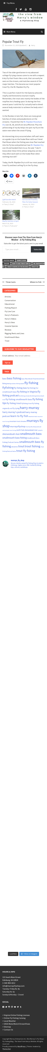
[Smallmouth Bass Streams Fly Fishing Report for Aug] (23, 866)
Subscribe (38, 249)
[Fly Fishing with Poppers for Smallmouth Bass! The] (23, 603)
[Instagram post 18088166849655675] (23, 483)
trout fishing (32, 446)
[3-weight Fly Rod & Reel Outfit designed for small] (23, 579)
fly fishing (31, 383)
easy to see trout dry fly (21, 263)
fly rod (10, 408)
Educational (10, 304)
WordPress (21, 1046)
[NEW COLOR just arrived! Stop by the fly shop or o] (23, 698)
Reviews (8, 330)
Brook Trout (32, 379)
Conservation (10, 300)
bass (4, 378)
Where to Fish (35, 282)
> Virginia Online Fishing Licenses (16, 1015)
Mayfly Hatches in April (10, 221)
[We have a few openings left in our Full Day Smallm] (23, 818)
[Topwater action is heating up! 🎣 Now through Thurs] (23, 674)
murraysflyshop (17, 426)
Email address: (8, 355)
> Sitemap (6, 1027)
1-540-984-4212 (8, 983)
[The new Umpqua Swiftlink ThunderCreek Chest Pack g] (23, 722)
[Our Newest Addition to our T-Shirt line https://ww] (23, 890)
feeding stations (11, 383)
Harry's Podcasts (12, 315)
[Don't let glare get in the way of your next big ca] (23, 507)
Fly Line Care (10, 311)
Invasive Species (11, 326)
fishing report (20, 383)
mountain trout (33, 416)
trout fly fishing (25, 451)
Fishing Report (11, 308)
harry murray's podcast (13, 412)
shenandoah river (11, 434)
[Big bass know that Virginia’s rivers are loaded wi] (23, 842)
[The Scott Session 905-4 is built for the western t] (23, 938)
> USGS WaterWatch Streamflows (16, 1024)
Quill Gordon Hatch (9, 199)
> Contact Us (7, 1029)
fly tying (16, 408)
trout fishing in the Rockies (18, 267)
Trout (7, 341)
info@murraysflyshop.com (13, 986)
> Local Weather (9, 1021)
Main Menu (11, 31)
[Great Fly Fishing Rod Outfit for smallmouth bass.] (23, 794)
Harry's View (21, 260)
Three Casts (11, 282)
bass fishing (14, 378)
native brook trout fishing (9, 430)
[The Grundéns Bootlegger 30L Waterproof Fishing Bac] (23, 531)
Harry (33, 45)
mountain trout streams (18, 421)
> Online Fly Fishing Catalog (14, 1018)
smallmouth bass (31, 434)
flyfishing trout (26, 403)
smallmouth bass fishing (14, 437)
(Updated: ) (16, 45)
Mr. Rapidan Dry (37, 145)
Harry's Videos (10, 319)
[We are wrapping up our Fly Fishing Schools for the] (23, 555)
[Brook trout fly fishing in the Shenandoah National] (23, 627)
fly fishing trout (14, 403)
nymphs (40, 430)
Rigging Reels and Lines (14, 333)
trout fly (34, 267)
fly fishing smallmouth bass (19, 399)
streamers (14, 447)
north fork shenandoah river (27, 430)
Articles (8, 296)
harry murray (29, 407)
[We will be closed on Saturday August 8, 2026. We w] (23, 914)
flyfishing (8, 387)
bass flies (24, 379)
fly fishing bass (20, 388)
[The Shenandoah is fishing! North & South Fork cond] (23, 651)
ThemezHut (6, 1049)
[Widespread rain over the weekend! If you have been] (23, 770)
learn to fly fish (19, 416)
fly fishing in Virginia (27, 391)
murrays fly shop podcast (33, 427)
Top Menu (11, 3)
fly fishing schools (24, 396)
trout (21, 446)
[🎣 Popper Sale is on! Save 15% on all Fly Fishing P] (23, 746)
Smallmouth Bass (12, 337)
